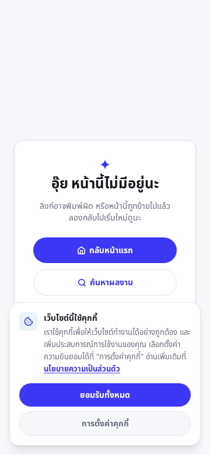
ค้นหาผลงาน (111, 282)
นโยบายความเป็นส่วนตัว (82, 368)
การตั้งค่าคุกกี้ (105, 423)
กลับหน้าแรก (111, 250)
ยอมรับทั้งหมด (105, 395)
